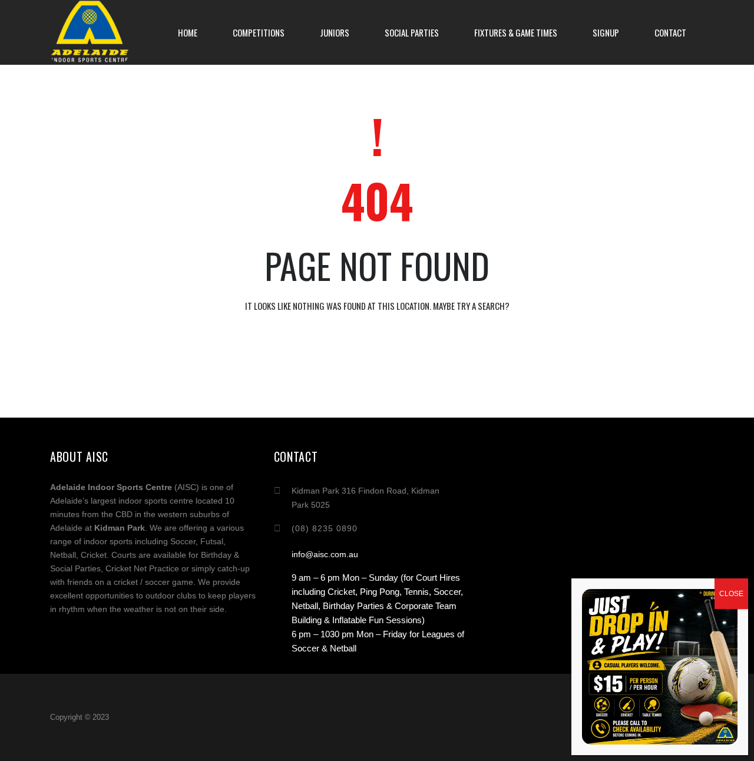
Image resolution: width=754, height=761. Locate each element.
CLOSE (731, 594)
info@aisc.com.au (325, 554)
